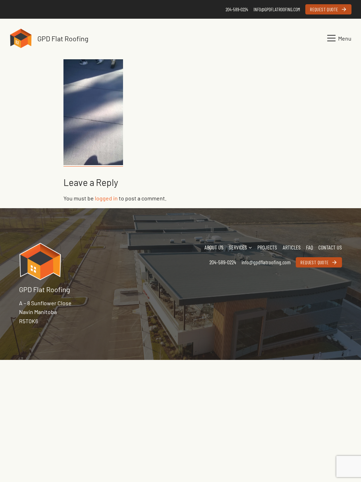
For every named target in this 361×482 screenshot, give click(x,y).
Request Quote (324, 9)
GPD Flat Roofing (62, 38)
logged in (106, 198)
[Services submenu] (250, 247)
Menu (344, 38)
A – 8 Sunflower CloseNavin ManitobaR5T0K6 (45, 312)
